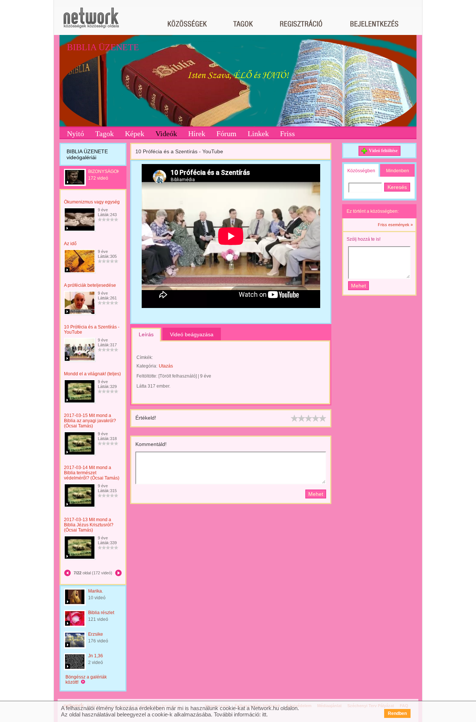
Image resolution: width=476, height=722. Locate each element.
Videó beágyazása (191, 334)
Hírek (196, 133)
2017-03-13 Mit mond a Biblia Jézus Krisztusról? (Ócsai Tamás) (88, 525)
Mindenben (397, 170)
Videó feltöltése (383, 150)
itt (264, 714)
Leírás (146, 334)
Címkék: (144, 357)
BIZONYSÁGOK (104, 171)
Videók (166, 133)
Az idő (70, 243)
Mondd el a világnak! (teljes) (92, 373)
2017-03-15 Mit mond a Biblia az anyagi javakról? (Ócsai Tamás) (90, 421)
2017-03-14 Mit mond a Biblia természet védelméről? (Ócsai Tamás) (91, 473)
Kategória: (146, 366)
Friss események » (395, 224)
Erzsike (95, 634)
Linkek (258, 133)
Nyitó (75, 133)
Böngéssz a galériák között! (86, 679)
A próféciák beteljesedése (90, 285)
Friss (287, 133)
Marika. (95, 591)
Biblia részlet (101, 612)
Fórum (226, 133)
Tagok (104, 133)
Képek (134, 133)
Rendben (397, 713)
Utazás (166, 366)
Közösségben (361, 170)
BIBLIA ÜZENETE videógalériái (87, 154)
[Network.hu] (91, 21)
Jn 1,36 (95, 655)
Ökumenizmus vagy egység (92, 202)
